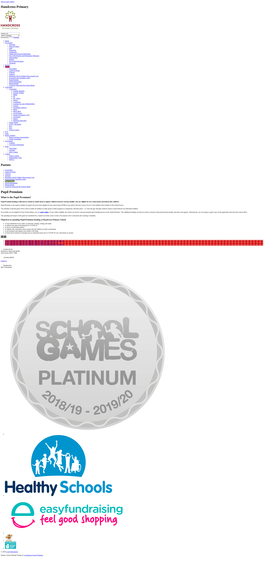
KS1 (10, 126)
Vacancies (12, 63)
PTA (6, 132)
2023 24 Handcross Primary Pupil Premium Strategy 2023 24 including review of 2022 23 (34, 241)
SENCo (11, 159)
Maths (15, 95)
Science (15, 106)
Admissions (13, 52)
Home (7, 41)
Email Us (4, 261)
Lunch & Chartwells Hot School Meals (22, 85)
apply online (44, 212)
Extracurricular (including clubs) (19, 78)
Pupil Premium (14, 80)
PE (14, 96)
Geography (17, 117)
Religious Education (19, 121)
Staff (10, 48)
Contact (7, 154)
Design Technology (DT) (21, 115)
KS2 (10, 128)
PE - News (16, 98)
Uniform (12, 72)
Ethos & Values (14, 46)
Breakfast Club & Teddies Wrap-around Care (23, 76)
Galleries (12, 143)
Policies (11, 59)
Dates (7, 146)
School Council (14, 130)
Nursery (7, 65)
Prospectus (12, 50)
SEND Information (15, 82)
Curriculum (8, 87)
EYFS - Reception (15, 124)
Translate (16, 37)
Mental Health (13, 83)
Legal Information (12, 552)
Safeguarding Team (15, 158)
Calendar (12, 150)
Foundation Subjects (20, 108)
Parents (7, 67)
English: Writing (18, 93)
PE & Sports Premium (16, 61)
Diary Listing (13, 152)
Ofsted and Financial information (20, 54)
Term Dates (13, 148)
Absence (12, 74)
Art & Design (17, 113)
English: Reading (18, 91)
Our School (8, 43)
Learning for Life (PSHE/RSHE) (24, 104)
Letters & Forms (14, 70)
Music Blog (17, 111)
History (15, 119)
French (15, 100)
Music (15, 109)
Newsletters (13, 69)
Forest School (13, 122)
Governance (9, 141)
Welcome (12, 45)
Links (7, 133)
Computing (17, 102)
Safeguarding (13, 57)
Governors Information (16, 145)
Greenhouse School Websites (33, 555)
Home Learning (10, 135)
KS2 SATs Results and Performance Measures (24, 56)
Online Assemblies (15, 139)
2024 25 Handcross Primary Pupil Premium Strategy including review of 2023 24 (31, 243)
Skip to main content (7, 2)
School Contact (14, 156)
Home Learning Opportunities (19, 137)
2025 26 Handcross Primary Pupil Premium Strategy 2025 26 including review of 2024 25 (34, 244)
